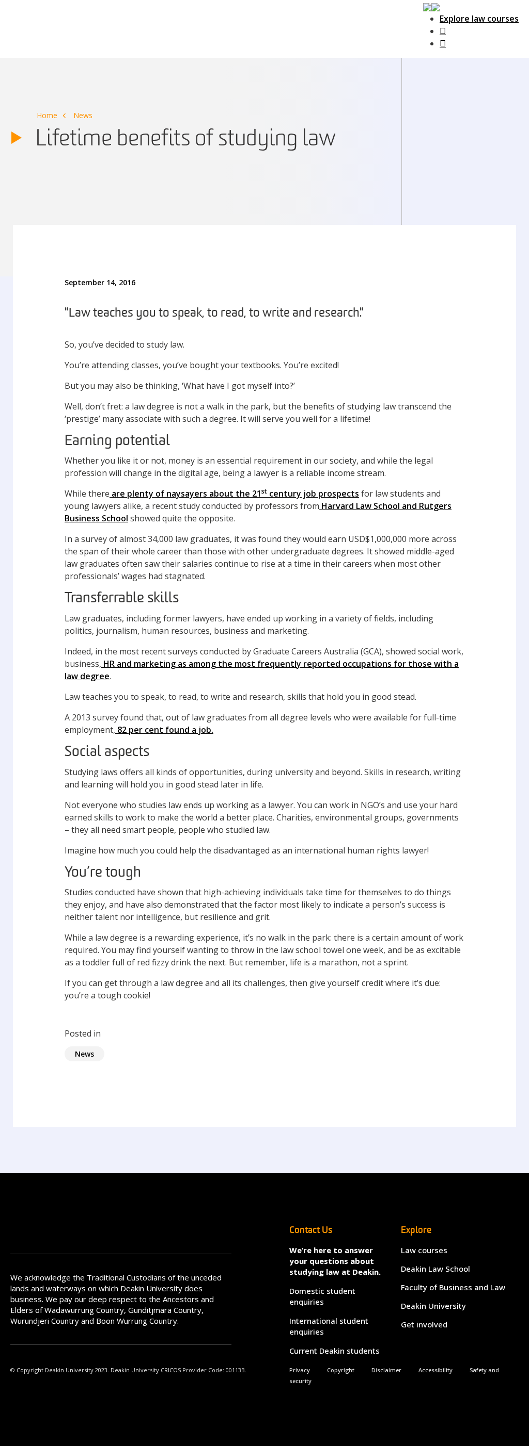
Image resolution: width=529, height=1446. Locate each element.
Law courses (424, 1250)
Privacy (299, 1370)
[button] (431, 6)
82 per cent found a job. (164, 729)
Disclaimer (386, 1370)
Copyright (340, 1370)
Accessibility (435, 1370)
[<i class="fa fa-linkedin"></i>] (443, 43)
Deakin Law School (435, 1268)
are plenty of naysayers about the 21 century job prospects (234, 493)
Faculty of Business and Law (453, 1287)
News (82, 115)
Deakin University (433, 1306)
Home (47, 115)
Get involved (424, 1324)
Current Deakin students (334, 1350)
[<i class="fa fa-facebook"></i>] (443, 31)
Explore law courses (479, 18)
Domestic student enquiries (322, 1296)
